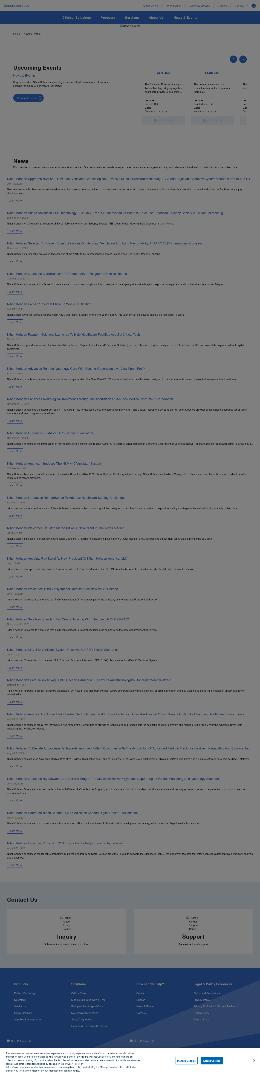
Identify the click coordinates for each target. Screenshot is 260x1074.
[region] (130, 1061)
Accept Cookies (211, 1060)
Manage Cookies (186, 1060)
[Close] (254, 1060)
